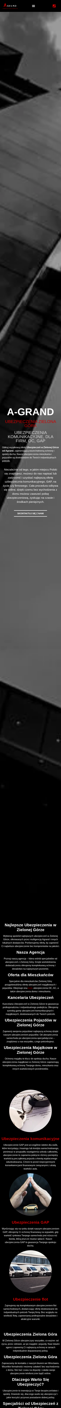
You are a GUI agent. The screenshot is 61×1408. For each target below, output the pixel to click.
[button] (33, 6)
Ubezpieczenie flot (30, 1299)
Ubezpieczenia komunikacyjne (30, 1139)
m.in (30, 988)
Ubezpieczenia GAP (30, 1222)
